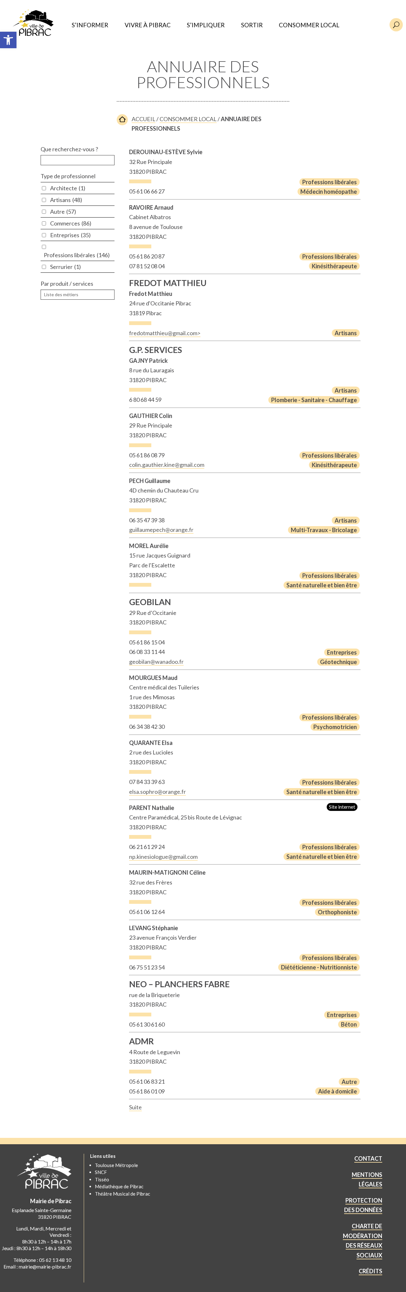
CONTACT (368, 1158)
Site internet (342, 807)
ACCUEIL (143, 118)
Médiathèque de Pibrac (119, 1186)
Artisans (66, 199)
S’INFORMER (90, 25)
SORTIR (252, 25)
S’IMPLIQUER (206, 25)
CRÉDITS (370, 1271)
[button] (8, 40)
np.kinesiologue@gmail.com (163, 856)
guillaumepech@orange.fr (161, 529)
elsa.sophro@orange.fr (157, 791)
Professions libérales (77, 254)
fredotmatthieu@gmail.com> (164, 333)
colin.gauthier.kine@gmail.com (166, 464)
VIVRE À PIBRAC (148, 25)
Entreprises (70, 235)
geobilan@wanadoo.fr (156, 661)
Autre (63, 211)
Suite (135, 1107)
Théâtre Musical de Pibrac (122, 1194)
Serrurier (65, 266)
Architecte (67, 188)
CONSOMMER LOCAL (309, 25)
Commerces (70, 223)
